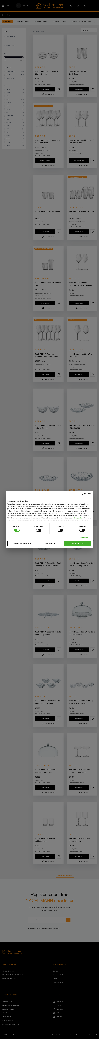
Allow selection (49, 543)
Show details (83, 537)
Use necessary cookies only (21, 543)
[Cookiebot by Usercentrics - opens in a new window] (83, 494)
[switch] (38, 530)
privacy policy (78, 518)
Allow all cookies (78, 543)
